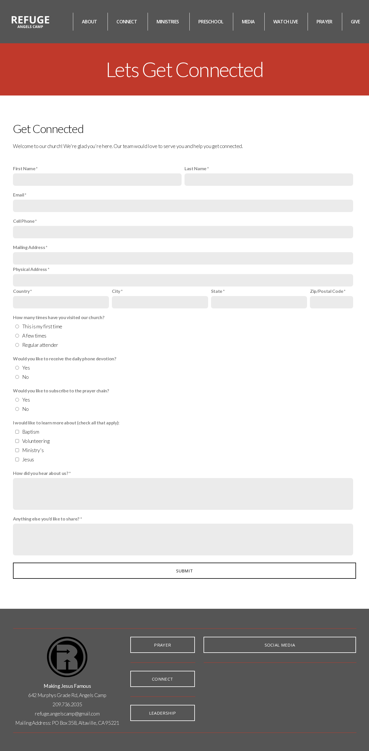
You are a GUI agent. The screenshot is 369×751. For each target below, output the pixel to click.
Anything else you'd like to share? (46, 518)
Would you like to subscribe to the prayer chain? (61, 390)
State (216, 291)
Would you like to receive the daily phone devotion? (64, 358)
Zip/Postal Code (326, 291)
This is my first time (42, 326)
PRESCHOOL (210, 21)
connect (162, 679)
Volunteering (36, 441)
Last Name (195, 168)
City (116, 291)
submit (184, 571)
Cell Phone (24, 221)
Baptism (30, 432)
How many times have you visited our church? (58, 317)
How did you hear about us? (41, 473)
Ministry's (33, 450)
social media (280, 645)
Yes (26, 368)
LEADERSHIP (162, 713)
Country (21, 291)
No (25, 377)
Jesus (28, 459)
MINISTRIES (168, 21)
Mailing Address (29, 247)
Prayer (162, 645)
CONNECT (127, 21)
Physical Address (30, 269)
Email (18, 194)
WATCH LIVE (285, 21)
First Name (24, 168)
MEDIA (248, 21)
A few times (34, 336)
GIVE (355, 21)
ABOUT (90, 21)
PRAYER (324, 21)
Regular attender (40, 345)
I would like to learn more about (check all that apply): (66, 422)
